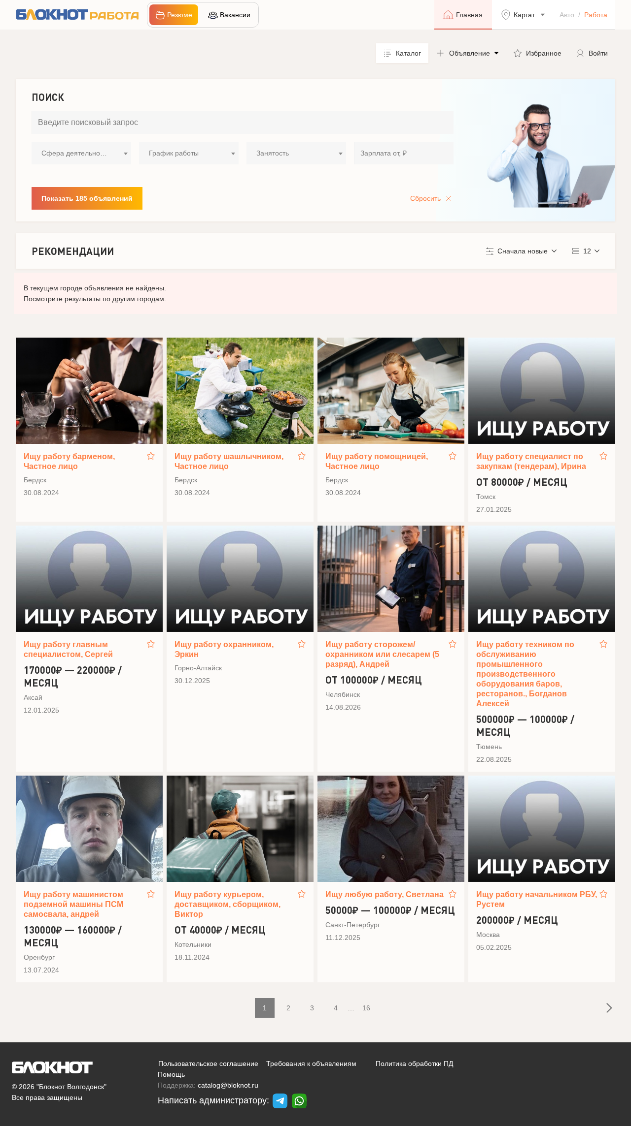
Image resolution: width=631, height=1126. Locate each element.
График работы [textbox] (174, 153)
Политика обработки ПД (414, 1063)
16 (366, 1008)
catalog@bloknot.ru (228, 1085)
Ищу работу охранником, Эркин (224, 649)
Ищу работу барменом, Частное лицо (69, 461)
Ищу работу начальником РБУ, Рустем (536, 899)
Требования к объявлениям (311, 1063)
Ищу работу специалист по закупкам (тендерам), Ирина (531, 461)
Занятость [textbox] (272, 153)
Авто (567, 15)
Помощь (171, 1074)
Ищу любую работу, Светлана (384, 894)
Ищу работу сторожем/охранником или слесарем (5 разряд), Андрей (382, 654)
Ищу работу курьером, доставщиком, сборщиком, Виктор (227, 904)
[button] (467, 53)
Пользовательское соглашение (208, 1063)
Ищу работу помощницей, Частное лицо (376, 461)
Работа (595, 15)
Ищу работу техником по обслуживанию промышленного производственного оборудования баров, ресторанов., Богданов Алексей (525, 674)
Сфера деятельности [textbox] (75, 153)
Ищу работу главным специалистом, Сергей (68, 649)
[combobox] (81, 153)
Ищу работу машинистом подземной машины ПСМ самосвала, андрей (73, 904)
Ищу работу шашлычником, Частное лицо (229, 461)
